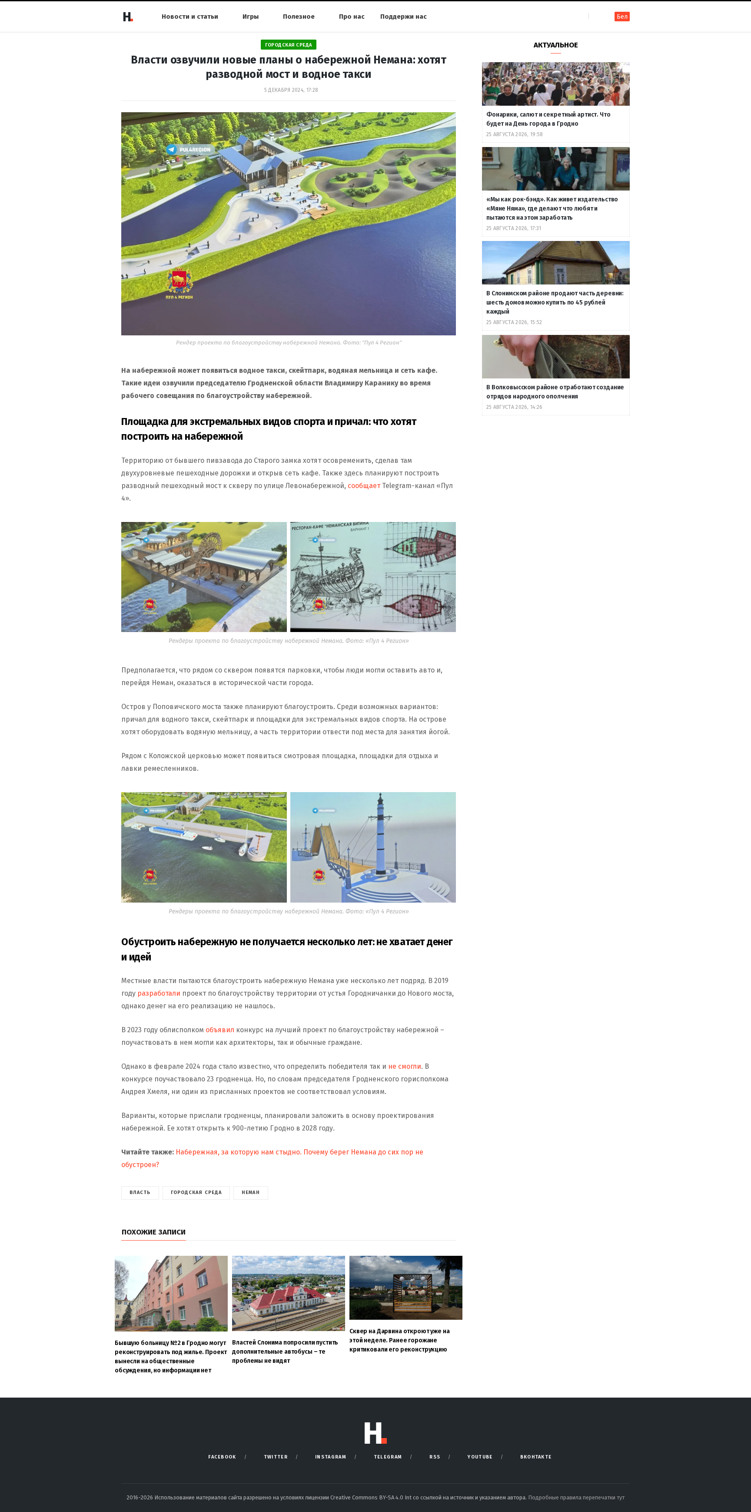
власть (140, 1192)
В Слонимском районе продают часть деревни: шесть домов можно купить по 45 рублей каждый (555, 302)
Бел (622, 16)
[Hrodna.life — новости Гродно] (127, 16)
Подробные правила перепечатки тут (576, 1497)
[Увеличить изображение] (275, 533)
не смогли (404, 1066)
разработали (158, 993)
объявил (220, 1030)
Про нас (352, 16)
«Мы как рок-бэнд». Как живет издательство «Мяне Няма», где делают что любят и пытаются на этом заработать (552, 208)
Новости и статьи (190, 16)
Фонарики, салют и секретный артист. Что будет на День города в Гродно (548, 119)
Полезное (299, 16)
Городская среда (288, 45)
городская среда (196, 1192)
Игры (251, 16)
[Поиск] (596, 16)
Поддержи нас (403, 16)
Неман (251, 1192)
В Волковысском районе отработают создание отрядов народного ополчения (555, 392)
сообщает (363, 486)
